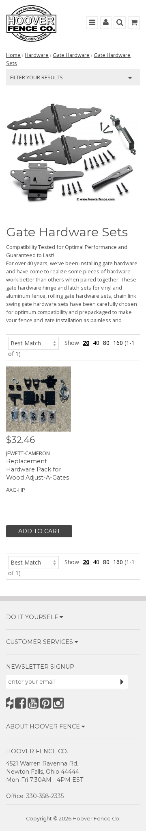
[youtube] (33, 703)
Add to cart (39, 531)
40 (96, 343)
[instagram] (58, 703)
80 (106, 343)
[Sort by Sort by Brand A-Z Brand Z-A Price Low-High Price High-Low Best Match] (33, 343)
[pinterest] (45, 703)
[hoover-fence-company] (9, 703)
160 (118, 343)
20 (86, 343)
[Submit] (122, 682)
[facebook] (20, 703)
